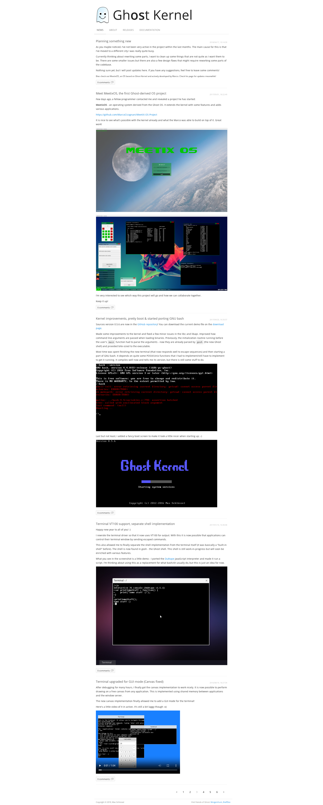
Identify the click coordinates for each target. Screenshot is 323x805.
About (113, 29)
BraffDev (226, 802)
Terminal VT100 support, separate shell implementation (135, 524)
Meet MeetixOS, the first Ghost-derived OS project (131, 93)
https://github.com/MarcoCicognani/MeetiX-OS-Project (126, 114)
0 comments (103, 82)
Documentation (149, 29)
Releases (128, 29)
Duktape (169, 558)
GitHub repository (147, 324)
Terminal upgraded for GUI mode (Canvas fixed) (129, 682)
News (100, 29)
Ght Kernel (153, 15)
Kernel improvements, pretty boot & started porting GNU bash (140, 318)
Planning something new (113, 41)
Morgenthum (216, 802)
